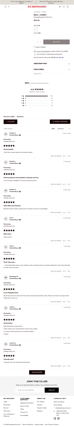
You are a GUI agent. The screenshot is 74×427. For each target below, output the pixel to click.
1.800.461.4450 (61, 411)
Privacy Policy (39, 424)
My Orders (7, 405)
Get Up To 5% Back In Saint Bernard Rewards (51, 2)
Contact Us (24, 412)
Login (5, 401)
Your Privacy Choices (51, 424)
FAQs (22, 409)
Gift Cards (7, 411)
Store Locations (59, 402)
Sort (53, 128)
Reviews (39, 411)
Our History (40, 401)
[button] (37, 96)
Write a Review (62, 122)
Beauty (44, 12)
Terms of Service (27, 424)
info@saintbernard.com (63, 408)
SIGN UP (52, 390)
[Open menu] (5, 7)
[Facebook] (55, 418)
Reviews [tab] (9, 117)
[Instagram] (58, 418)
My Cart (6, 408)
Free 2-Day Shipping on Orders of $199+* (21, 2)
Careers (39, 405)
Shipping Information (26, 403)
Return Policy (24, 406)
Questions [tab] (20, 117)
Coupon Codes (42, 408)
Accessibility (24, 415)
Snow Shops (58, 405)
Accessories (37, 12)
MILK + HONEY (40, 15)
